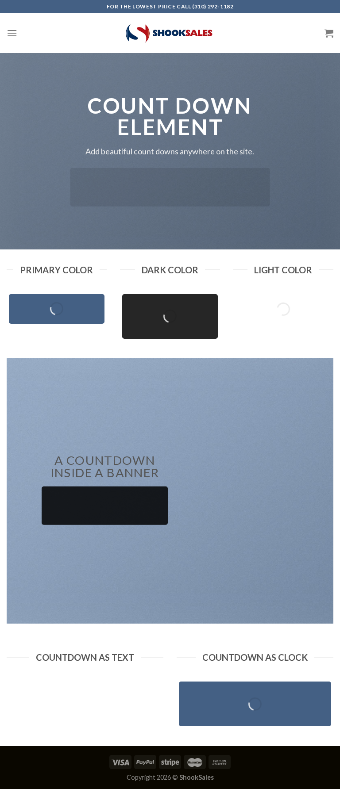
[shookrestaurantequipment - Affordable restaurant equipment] (170, 33)
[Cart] (329, 33)
